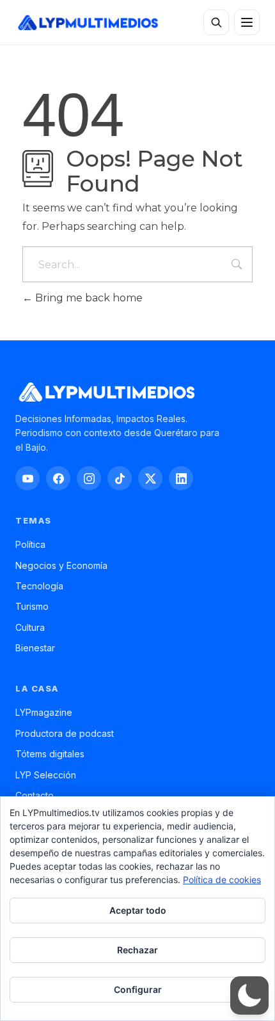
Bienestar (35, 647)
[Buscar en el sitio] (216, 22)
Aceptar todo (137, 910)
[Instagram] (89, 478)
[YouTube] (27, 478)
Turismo (32, 606)
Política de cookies (222, 879)
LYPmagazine (43, 712)
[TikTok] (119, 478)
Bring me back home (88, 298)
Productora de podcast (64, 733)
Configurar (138, 989)
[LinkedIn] (181, 478)
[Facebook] (58, 478)
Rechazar (137, 949)
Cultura (30, 627)
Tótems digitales (49, 753)
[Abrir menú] (247, 22)
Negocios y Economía (61, 565)
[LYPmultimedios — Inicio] (87, 22)
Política (30, 544)
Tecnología (39, 585)
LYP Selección (45, 774)
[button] (249, 995)
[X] (150, 478)
